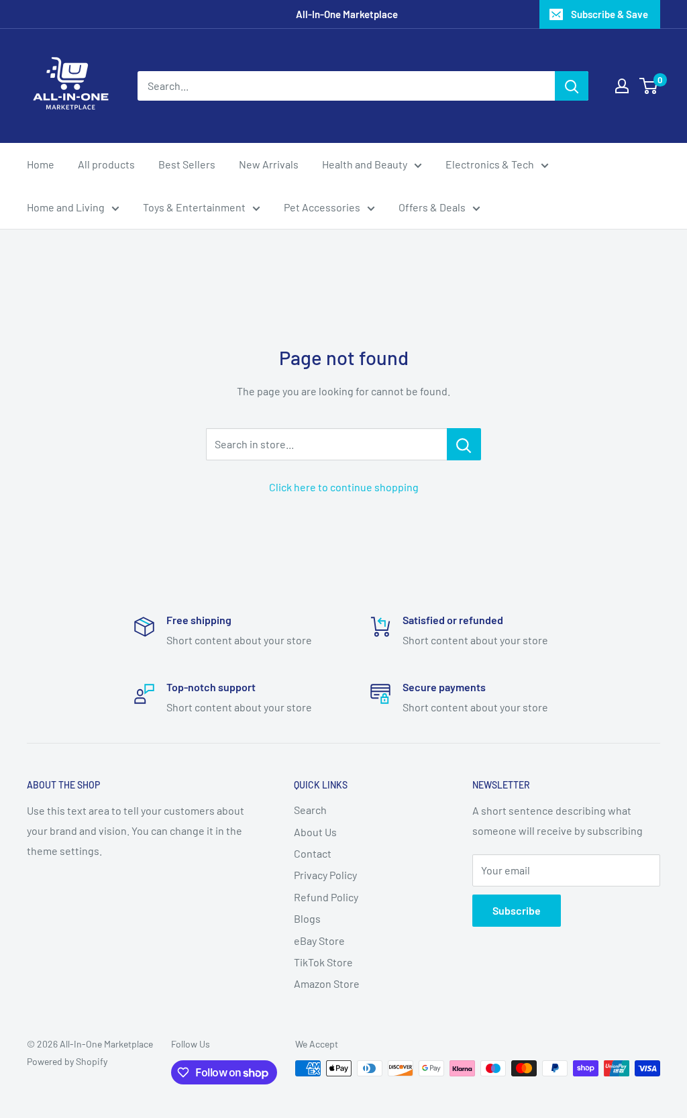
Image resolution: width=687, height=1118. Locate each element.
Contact (312, 853)
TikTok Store (323, 962)
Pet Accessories (322, 207)
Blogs (307, 918)
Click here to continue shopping (344, 486)
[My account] (622, 86)
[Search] (571, 86)
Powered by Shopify (67, 1061)
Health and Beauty (364, 164)
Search (310, 809)
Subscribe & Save (609, 14)
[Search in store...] (464, 444)
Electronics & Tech (489, 164)
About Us (315, 831)
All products (106, 164)
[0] (649, 86)
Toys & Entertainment (194, 207)
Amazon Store (327, 983)
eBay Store (319, 940)
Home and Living (66, 207)
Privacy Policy (325, 874)
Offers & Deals (432, 207)
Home (40, 164)
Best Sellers (186, 164)
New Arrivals (269, 164)
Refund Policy (326, 897)
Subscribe (516, 910)
